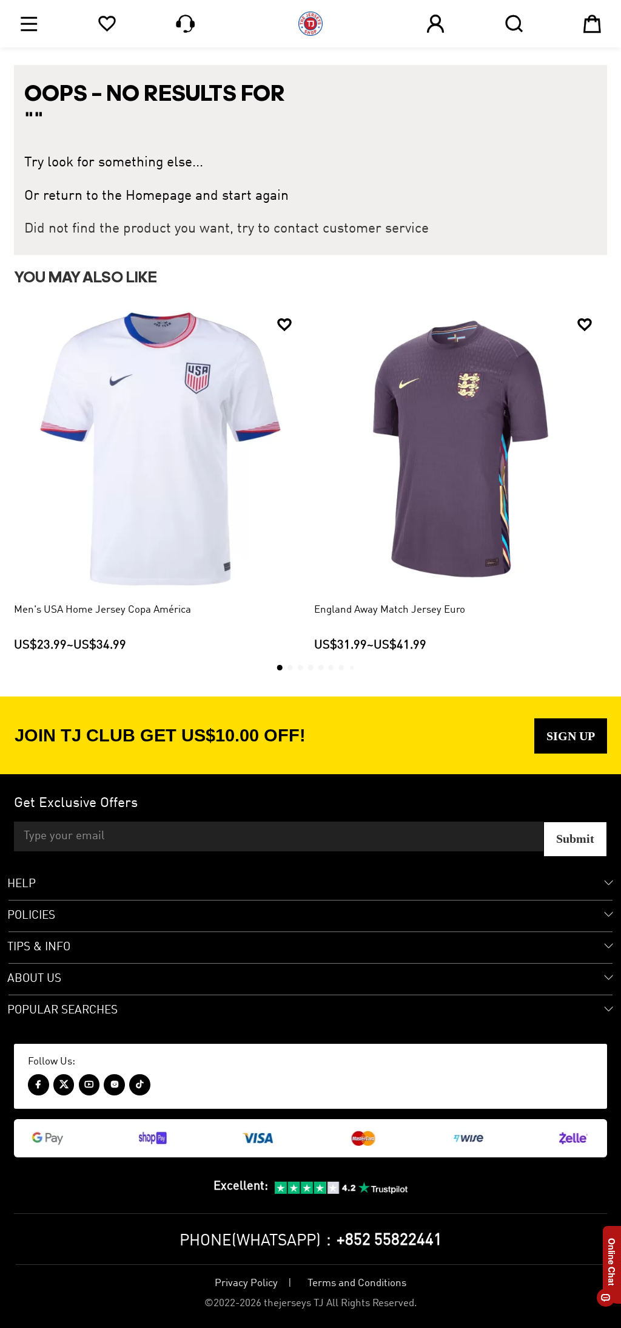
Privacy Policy (246, 1283)
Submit (575, 838)
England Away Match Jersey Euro (389, 610)
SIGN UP (570, 736)
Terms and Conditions (356, 1283)
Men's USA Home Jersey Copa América (102, 610)
